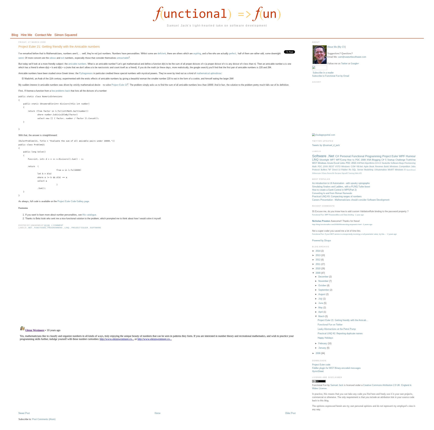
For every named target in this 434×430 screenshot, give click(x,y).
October (322, 285)
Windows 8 (400, 170)
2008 (318, 353)
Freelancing (410, 163)
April (320, 312)
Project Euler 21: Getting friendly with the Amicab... (343, 320)
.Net (30, 228)
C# (337, 156)
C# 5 (384, 160)
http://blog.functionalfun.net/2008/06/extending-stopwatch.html (336, 224)
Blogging (376, 160)
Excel (337, 163)
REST (332, 166)
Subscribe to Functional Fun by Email (330, 76)
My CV (341, 47)
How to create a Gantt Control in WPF (330, 190)
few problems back (61, 91)
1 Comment (57, 225)
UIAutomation (381, 170)
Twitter (344, 63)
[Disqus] (157, 279)
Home (157, 413)
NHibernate (316, 173)
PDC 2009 (323, 166)
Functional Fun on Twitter (330, 324)
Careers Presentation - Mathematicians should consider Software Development (350, 200)
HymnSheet (411, 170)
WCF (315, 163)
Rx (350, 170)
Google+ (355, 63)
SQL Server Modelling (363, 170)
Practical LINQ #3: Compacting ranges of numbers (337, 196)
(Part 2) (353, 190)
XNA (369, 160)
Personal (346, 156)
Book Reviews (376, 166)
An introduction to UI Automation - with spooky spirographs (341, 183)
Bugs (402, 163)
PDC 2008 (361, 160)
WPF (402, 156)
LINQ (67, 228)
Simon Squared (65, 35)
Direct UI (336, 170)
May (320, 307)
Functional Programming (48, 228)
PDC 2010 (351, 163)
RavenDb (331, 173)
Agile (366, 166)
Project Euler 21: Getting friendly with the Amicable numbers (59, 46)
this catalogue (89, 214)
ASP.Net (361, 163)
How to (351, 160)
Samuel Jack (336, 385)
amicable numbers (77, 64)
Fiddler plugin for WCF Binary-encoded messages (336, 368)
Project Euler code (321, 364)
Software (95, 228)
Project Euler (80, 228)
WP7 (333, 160)
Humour (411, 156)
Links (343, 163)
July (320, 298)
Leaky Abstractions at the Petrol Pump (337, 329)
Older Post (290, 413)
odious (53, 58)
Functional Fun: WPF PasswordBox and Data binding (333, 215)
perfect (232, 53)
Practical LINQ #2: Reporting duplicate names (340, 333)
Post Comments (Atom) (43, 419)
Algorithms (370, 163)
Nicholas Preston (321, 221)
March (321, 316)
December (323, 276)
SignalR (345, 173)
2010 (318, 268)
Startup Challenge (396, 160)
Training (351, 173)
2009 (318, 273)
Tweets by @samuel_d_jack (326, 145)
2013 (318, 255)
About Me (332, 47)
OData (324, 173)
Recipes (338, 173)
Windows (346, 166)
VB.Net (360, 166)
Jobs (413, 166)
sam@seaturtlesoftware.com (352, 57)
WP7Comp (341, 160)
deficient (161, 53)
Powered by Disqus (321, 240)
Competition (405, 166)
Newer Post (24, 413)
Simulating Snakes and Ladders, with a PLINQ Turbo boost (341, 186)
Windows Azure (325, 163)
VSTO (338, 166)
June (321, 303)
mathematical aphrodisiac (209, 73)
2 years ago (367, 224)
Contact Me (43, 35)
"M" (330, 170)
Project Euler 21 (119, 85)
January (322, 348)
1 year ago (359, 215)
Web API (358, 173)
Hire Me (26, 35)
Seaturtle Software (390, 163)
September (324, 290)
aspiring (197, 53)
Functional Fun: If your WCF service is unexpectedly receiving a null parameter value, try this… (349, 234)
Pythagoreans (86, 73)
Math (315, 166)
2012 (318, 259)
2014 (318, 251)
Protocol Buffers (320, 170)
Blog (15, 35)
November (323, 281)
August (322, 294)
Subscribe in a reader (323, 72)
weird (21, 58)
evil (62, 58)
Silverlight (324, 160)
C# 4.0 (378, 163)
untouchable (123, 58)
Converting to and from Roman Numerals (332, 193)
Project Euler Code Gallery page (73, 201)
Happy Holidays (325, 338)
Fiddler (345, 170)
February (323, 343)
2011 (318, 264)
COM (353, 166)
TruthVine (411, 160)
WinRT (391, 170)
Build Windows (391, 166)
